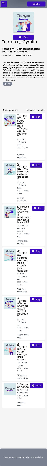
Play (25, 37)
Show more (10, 80)
